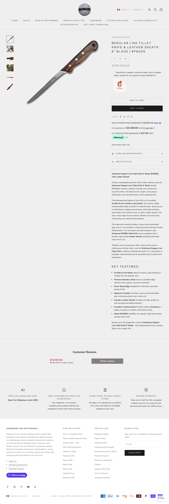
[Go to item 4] (10, 68)
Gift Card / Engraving (96, 25)
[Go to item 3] (10, 58)
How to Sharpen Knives (73, 434)
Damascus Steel (69, 451)
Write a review (107, 361)
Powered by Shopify (82, 496)
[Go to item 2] (10, 49)
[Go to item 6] (10, 87)
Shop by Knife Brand (46, 20)
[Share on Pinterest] (128, 117)
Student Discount (102, 456)
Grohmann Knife (121, 37)
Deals (26, 20)
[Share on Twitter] (124, 117)
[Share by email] (132, 117)
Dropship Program (16, 468)
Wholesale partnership (18, 465)
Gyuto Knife (68, 460)
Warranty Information (103, 460)
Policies (98, 464)
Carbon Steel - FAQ (71, 443)
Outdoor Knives (69, 25)
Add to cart (137, 100)
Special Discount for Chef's (106, 451)
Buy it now (137, 108)
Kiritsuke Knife (69, 477)
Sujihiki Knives (69, 473)
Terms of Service (101, 473)
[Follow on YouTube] (28, 487)
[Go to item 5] (10, 77)
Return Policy (100, 438)
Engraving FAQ (101, 443)
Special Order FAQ (102, 469)
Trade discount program (104, 447)
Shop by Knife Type (74, 20)
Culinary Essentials (145, 20)
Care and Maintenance (129, 153)
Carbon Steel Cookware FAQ (75, 438)
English (137, 10)
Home (15, 20)
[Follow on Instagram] (14, 487)
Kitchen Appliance (117, 20)
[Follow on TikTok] (35, 487)
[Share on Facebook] (121, 117)
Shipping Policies (102, 434)
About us (13, 461)
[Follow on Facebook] (7, 487)
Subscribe (134, 453)
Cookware (96, 20)
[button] (137, 128)
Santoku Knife (68, 456)
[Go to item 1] (10, 39)
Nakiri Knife (67, 464)
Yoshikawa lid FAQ (102, 477)
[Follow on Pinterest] (21, 487)
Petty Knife (67, 469)
